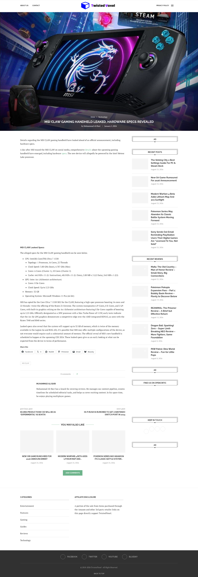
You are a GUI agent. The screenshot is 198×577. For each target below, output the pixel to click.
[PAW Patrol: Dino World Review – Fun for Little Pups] (140, 353)
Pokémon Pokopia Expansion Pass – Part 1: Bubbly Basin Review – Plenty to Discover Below (164, 292)
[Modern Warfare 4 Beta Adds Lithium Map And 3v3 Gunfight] (72, 441)
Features (24, 512)
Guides (23, 526)
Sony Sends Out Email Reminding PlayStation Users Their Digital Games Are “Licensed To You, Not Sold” (164, 238)
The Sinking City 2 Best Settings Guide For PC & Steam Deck (163, 163)
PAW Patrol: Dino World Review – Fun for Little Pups (163, 352)
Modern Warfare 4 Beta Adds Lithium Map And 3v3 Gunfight (163, 197)
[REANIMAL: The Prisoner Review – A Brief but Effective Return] (140, 312)
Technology (25, 540)
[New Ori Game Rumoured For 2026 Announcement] (36, 441)
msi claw (25, 363)
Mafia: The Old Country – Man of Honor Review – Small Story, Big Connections (163, 271)
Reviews (24, 533)
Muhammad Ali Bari (92, 126)
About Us (24, 5)
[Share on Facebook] (80, 374)
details (88, 149)
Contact (36, 5)
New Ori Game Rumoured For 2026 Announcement (164, 179)
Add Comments (73, 473)
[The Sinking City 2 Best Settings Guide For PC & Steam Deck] (140, 164)
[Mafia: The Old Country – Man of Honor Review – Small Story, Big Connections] (140, 270)
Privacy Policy (162, 5)
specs (64, 153)
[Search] (176, 5)
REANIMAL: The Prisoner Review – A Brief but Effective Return (163, 311)
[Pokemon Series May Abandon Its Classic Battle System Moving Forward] (108, 441)
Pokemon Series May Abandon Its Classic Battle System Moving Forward (162, 216)
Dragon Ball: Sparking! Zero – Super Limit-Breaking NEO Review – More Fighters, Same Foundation (163, 331)
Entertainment (27, 506)
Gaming (23, 519)
